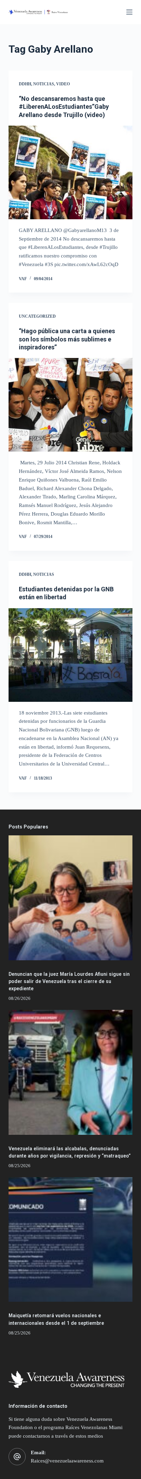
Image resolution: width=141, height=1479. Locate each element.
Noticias (43, 84)
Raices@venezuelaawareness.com (67, 1461)
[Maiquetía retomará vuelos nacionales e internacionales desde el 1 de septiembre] (71, 1239)
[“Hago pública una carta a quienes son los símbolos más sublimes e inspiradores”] (71, 405)
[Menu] (129, 12)
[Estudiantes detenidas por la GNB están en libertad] (71, 655)
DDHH (25, 84)
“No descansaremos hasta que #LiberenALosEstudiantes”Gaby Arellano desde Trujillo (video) (64, 106)
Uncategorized (37, 316)
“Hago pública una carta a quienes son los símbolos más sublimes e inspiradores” (67, 339)
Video (63, 84)
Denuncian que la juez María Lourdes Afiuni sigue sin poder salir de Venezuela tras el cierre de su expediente (69, 981)
